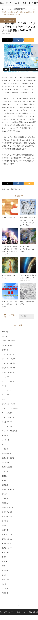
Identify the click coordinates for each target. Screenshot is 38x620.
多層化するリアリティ (9, 489)
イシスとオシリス (8, 372)
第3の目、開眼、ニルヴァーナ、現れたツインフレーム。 (27, 249)
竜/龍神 (4, 561)
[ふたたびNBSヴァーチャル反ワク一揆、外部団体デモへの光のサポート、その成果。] (10, 236)
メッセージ (19, 189)
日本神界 (5, 521)
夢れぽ (4, 494)
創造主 (4, 476)
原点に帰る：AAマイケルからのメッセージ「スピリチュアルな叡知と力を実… (27, 221)
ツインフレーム (7, 426)
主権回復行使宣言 (8, 458)
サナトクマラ (6, 395)
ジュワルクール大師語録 (10, 408)
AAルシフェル (6, 336)
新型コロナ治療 (7, 512)
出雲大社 (5, 471)
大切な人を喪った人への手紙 (27, 303)
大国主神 (5, 498)
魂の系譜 (5, 588)
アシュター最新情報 (8, 20)
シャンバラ (6, 399)
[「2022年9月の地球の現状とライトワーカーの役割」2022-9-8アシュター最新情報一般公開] (28, 265)
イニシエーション (8, 381)
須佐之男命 (6, 579)
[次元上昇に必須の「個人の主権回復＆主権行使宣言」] (10, 291)
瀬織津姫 (5, 530)
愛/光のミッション (8, 507)
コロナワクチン (7, 390)
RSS (19, 605)
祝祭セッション (7, 543)
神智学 (4, 557)
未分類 (4, 525)
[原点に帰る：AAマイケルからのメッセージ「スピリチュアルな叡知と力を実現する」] (28, 207)
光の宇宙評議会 (7, 467)
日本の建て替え (7, 516)
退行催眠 (5, 570)
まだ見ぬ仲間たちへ (8, 217)
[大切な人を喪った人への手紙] (28, 291)
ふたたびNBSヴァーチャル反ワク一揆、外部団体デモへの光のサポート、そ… (9, 250)
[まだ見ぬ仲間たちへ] (10, 207)
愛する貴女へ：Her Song (8, 276)
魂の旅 (4, 584)
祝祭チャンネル (7, 548)
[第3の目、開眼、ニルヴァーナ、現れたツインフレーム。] (28, 236)
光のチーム (6, 462)
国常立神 (5, 485)
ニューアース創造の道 (9, 431)
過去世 (4, 575)
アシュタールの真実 (8, 359)
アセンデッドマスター (9, 368)
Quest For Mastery (8, 341)
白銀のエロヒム (7, 534)
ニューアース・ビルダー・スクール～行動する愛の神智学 (19, 6)
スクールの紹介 (7, 413)
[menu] (35, 3)
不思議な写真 (6, 453)
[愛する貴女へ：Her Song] (10, 265)
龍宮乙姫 (5, 593)
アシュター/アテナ (8, 354)
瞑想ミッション (7, 539)
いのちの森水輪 (7, 345)
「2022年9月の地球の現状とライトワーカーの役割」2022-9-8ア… (28, 277)
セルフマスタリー (8, 422)
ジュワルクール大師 (8, 404)
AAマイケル (6, 332)
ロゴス (4, 444)
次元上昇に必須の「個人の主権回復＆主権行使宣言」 (9, 304)
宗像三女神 (6, 503)
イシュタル (6, 377)
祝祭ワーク (6, 552)
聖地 (3, 566)
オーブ (4, 386)
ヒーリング (6, 435)
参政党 (4, 480)
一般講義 (5, 449)
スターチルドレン (8, 417)
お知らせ (5, 350)
